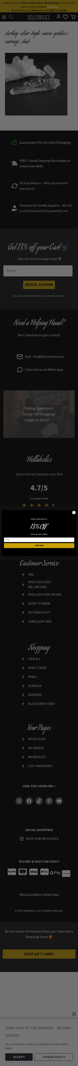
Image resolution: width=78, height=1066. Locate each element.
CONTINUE (39, 545)
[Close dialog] (74, 512)
